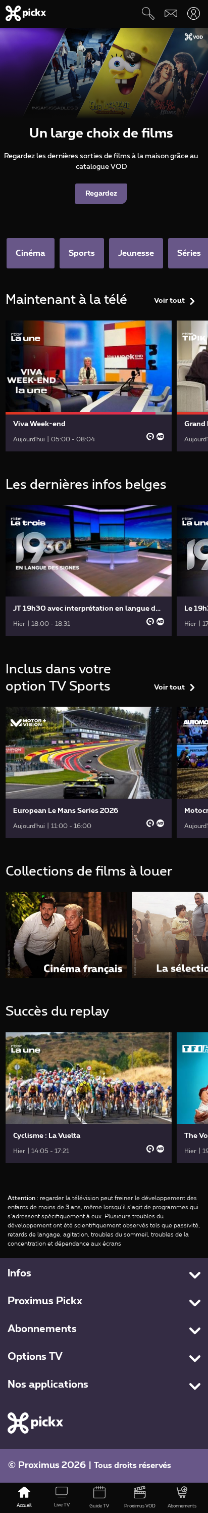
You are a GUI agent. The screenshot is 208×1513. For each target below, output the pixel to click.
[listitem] (66, 935)
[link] (89, 385)
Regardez (101, 193)
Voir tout (169, 300)
